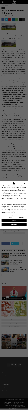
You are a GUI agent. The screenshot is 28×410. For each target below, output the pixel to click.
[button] (24, 183)
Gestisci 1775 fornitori (11, 216)
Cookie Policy (9, 227)
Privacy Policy (17, 227)
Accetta (14, 220)
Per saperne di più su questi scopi (21, 216)
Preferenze (14, 224)
